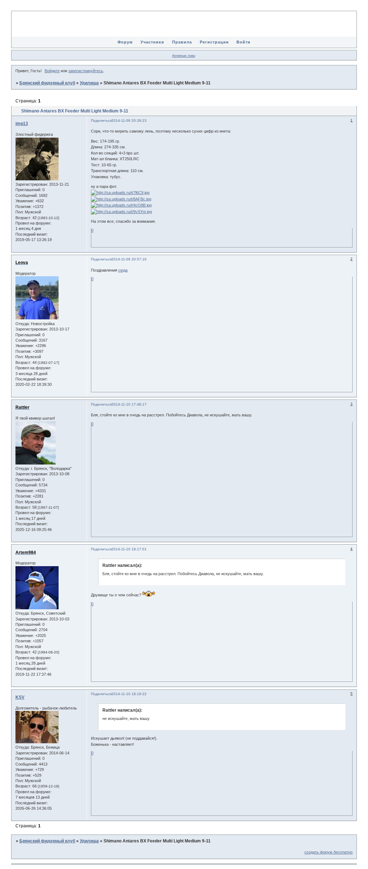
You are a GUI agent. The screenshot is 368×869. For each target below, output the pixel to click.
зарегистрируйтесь (85, 71)
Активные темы (183, 55)
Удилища (89, 82)
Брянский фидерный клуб (47, 82)
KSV (19, 697)
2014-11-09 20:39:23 (129, 121)
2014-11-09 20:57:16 (129, 259)
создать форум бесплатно (328, 852)
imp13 (21, 123)
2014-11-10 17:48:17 (129, 404)
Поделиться (101, 121)
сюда (123, 270)
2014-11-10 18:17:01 (129, 549)
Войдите (52, 71)
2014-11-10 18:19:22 (129, 694)
